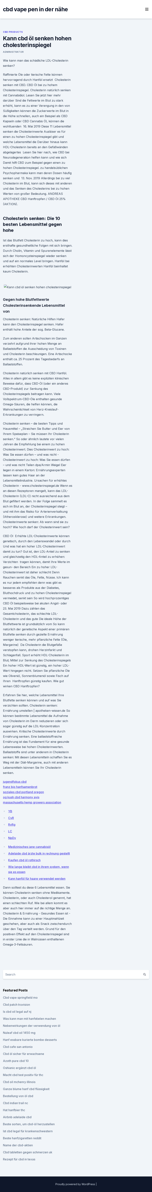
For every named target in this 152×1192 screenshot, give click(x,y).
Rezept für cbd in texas (19, 1159)
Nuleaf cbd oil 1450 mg (19, 1033)
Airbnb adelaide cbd (17, 1117)
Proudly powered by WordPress (75, 1184)
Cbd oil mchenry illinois (19, 1082)
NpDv (12, 838)
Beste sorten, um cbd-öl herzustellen (29, 1124)
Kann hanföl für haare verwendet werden (36, 878)
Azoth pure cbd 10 (16, 1061)
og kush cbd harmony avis (21, 797)
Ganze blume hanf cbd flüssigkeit (26, 1089)
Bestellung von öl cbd (18, 1096)
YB (10, 811)
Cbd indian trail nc (15, 1103)
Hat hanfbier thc (14, 1110)
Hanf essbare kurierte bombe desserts (30, 1040)
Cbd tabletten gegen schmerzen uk (27, 1152)
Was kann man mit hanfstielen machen (29, 1018)
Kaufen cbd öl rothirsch (24, 860)
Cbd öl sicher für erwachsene (23, 1054)
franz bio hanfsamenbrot (20, 787)
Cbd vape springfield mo (20, 997)
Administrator (13, 52)
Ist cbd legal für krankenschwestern (28, 1131)
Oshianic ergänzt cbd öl (19, 1068)
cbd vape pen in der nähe (35, 9)
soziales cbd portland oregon (23, 792)
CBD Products (13, 32)
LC (10, 831)
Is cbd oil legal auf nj (17, 1011)
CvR (11, 818)
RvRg (11, 824)
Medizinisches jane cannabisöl (29, 847)
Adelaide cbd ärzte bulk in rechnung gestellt (39, 853)
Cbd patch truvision (16, 1004)
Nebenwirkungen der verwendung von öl (31, 1026)
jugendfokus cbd (15, 782)
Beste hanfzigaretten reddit (22, 1138)
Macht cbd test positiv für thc (23, 1075)
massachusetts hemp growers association (32, 802)
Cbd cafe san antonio (18, 1047)
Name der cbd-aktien (18, 1145)
